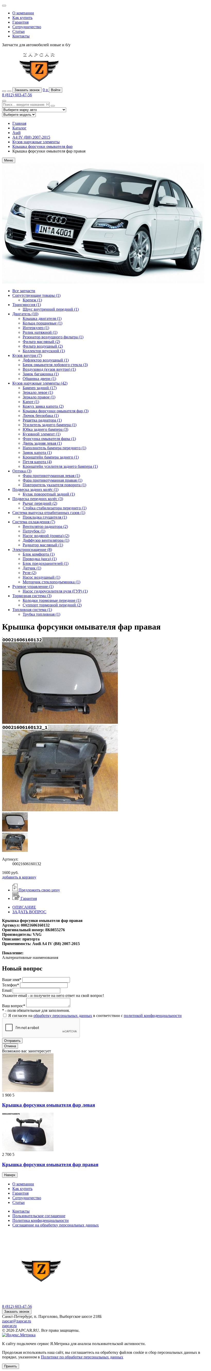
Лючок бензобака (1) (41, 415)
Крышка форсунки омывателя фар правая (50, 1164)
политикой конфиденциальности (153, 1015)
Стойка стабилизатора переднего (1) (54, 508)
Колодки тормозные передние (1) (52, 600)
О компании (23, 13)
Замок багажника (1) (41, 374)
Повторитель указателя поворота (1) (54, 485)
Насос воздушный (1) (41, 577)
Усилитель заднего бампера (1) (49, 425)
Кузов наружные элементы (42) (39, 383)
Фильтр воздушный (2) (43, 346)
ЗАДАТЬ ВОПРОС (29, 912)
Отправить (12, 1041)
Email (7, 990)
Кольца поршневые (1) (42, 323)
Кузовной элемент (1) (41, 434)
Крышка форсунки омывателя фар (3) (56, 411)
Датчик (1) (32, 568)
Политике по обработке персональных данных (82, 1357)
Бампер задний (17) (40, 388)
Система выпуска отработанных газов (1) (48, 512)
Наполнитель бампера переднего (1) (54, 448)
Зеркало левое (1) (38, 392)
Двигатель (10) (25, 314)
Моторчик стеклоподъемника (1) (51, 582)
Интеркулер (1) (36, 328)
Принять (10, 1366)
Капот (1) (31, 401)
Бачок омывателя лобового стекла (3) (55, 365)
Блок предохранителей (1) (45, 563)
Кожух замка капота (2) (43, 406)
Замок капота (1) (37, 452)
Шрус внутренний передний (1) (51, 309)
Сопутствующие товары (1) (36, 295)
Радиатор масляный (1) (43, 545)
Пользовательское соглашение (38, 1216)
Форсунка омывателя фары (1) (49, 438)
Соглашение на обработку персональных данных (55, 1225)
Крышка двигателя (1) (42, 318)
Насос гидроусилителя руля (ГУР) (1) (55, 591)
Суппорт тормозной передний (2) (52, 605)
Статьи (18, 31)
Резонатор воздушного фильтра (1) (53, 337)
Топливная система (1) (32, 609)
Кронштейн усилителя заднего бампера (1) (60, 466)
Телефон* (10, 985)
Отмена (10, 1046)
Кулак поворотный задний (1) (49, 494)
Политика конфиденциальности (40, 1220)
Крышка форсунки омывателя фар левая (48, 1105)
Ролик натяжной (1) (40, 332)
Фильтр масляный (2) (41, 341)
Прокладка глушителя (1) (45, 517)
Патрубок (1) (34, 531)
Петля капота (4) (37, 462)
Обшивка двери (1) (39, 378)
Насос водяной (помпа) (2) (46, 536)
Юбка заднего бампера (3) (45, 429)
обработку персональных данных (62, 1015)
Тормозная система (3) (31, 596)
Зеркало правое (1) (39, 397)
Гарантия (20, 22)
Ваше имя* (11, 979)
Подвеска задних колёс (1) (35, 489)
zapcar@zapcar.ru (16, 1321)
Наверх (9, 1175)
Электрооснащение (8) (32, 549)
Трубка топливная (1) (41, 614)
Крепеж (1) (32, 300)
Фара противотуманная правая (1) (52, 480)
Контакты (21, 36)
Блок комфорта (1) (39, 554)
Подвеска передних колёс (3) (37, 499)
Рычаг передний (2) (40, 503)
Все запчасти (23, 291)
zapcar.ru (9, 1326)
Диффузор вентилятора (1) (46, 540)
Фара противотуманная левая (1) (51, 475)
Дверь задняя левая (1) (42, 443)
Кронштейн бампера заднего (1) (51, 457)
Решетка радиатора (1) (42, 420)
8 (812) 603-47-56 (17, 95)
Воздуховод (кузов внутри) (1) (49, 369)
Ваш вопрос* (13, 1006)
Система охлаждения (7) (33, 522)
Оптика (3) (21, 471)
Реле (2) (29, 572)
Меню (8, 160)
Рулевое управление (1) (33, 586)
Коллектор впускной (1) (44, 351)
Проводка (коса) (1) (40, 559)
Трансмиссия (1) (26, 304)
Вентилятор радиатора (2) (45, 526)
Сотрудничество (26, 27)
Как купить (22, 17)
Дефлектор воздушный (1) (46, 360)
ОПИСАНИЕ (24, 907)
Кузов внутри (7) (27, 355)
